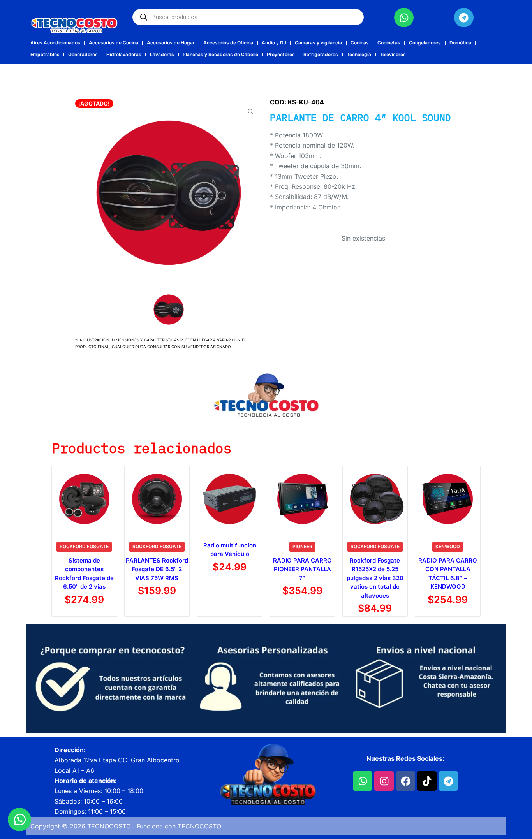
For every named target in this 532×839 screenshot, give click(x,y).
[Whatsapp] (404, 17)
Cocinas (360, 43)
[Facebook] (405, 781)
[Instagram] (384, 781)
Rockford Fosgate (84, 546)
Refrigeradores (320, 54)
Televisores (393, 54)
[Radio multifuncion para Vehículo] (229, 498)
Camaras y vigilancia (318, 43)
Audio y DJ (274, 43)
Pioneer (302, 546)
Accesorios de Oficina (228, 43)
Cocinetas (388, 43)
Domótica (460, 43)
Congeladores (425, 43)
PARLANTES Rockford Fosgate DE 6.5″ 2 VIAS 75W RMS (157, 569)
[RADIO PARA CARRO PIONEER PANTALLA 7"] (302, 498)
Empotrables (45, 54)
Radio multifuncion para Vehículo (229, 550)
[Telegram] (464, 17)
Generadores (83, 54)
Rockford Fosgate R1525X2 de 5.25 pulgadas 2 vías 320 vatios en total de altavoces (375, 578)
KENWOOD (447, 546)
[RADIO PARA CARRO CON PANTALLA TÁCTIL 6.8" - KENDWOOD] (447, 498)
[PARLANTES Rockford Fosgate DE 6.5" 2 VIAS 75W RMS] (157, 498)
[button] (19, 819)
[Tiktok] (427, 781)
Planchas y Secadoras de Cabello (220, 54)
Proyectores (281, 54)
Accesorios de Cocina (113, 43)
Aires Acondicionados (55, 43)
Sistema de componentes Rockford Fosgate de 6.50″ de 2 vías (84, 574)
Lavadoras (162, 54)
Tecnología (359, 54)
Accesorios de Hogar (171, 43)
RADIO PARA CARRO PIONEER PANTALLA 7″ (302, 569)
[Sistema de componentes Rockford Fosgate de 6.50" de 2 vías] (84, 498)
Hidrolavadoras (123, 54)
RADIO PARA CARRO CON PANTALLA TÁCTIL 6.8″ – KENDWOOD (447, 574)
